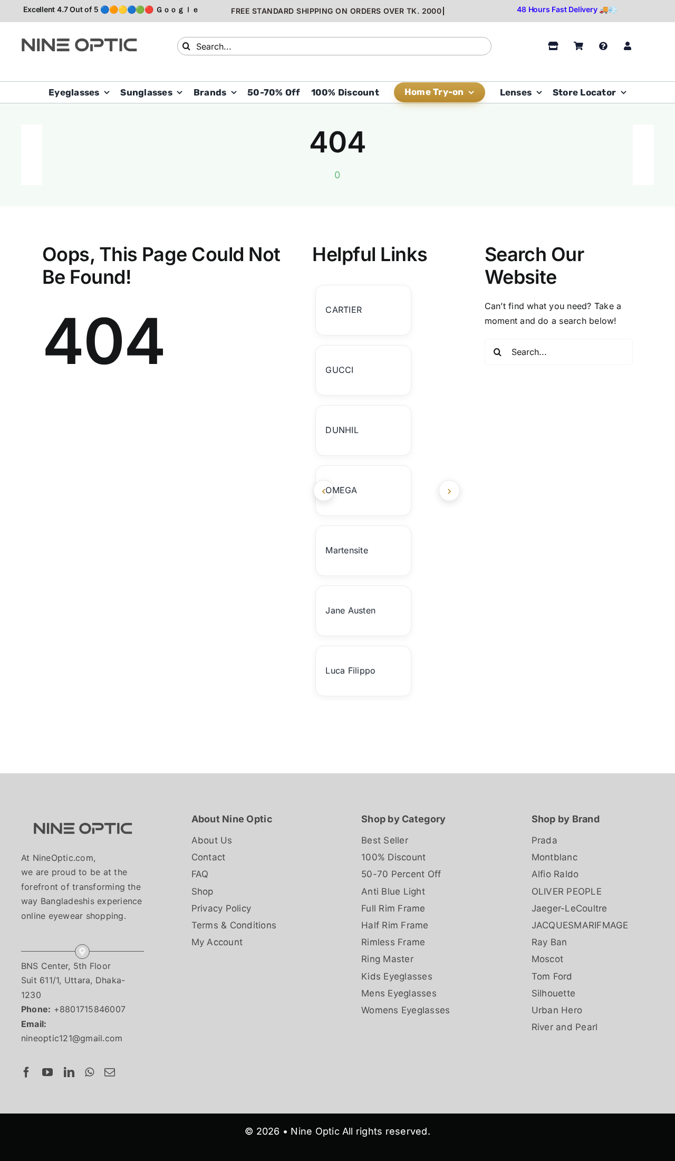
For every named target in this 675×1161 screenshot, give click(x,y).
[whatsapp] (89, 1072)
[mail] (109, 1072)
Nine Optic (315, 1131)
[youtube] (47, 1072)
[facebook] (26, 1072)
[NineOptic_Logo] (82, 815)
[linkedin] (69, 1072)
